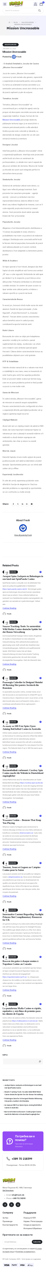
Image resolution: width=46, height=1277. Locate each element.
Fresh (18, 57)
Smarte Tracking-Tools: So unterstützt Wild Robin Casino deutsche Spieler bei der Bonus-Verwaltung (22, 629)
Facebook (13, 504)
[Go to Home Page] (9, 22)
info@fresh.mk (18, 1195)
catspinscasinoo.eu (15, 877)
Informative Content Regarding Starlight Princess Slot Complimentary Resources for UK (23, 917)
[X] (11, 1204)
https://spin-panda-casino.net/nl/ (15, 589)
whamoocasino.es (26, 833)
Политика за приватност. (26, 1252)
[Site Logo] (16, 4)
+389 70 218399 (18, 1198)
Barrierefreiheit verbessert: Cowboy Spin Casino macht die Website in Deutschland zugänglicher (23, 773)
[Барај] (40, 1061)
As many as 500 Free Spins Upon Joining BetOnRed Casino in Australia (22, 727)
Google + (27, 504)
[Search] (39, 10)
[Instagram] (18, 1204)
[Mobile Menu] (5, 4)
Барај (5, 1055)
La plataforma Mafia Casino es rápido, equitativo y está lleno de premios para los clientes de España (22, 1011)
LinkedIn (22, 504)
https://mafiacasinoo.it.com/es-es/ (25, 1021)
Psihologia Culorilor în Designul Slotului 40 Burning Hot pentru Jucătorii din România (23, 685)
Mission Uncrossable (11, 120)
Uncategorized (10, 44)
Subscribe (37, 1242)
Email (32, 504)
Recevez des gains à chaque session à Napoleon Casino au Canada (20, 962)
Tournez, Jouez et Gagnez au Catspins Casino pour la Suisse (21, 868)
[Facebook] (5, 1204)
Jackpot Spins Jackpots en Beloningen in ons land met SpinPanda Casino (23, 577)
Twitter (18, 504)
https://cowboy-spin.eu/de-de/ (31, 783)
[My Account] (35, 4)
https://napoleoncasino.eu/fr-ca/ (15, 977)
